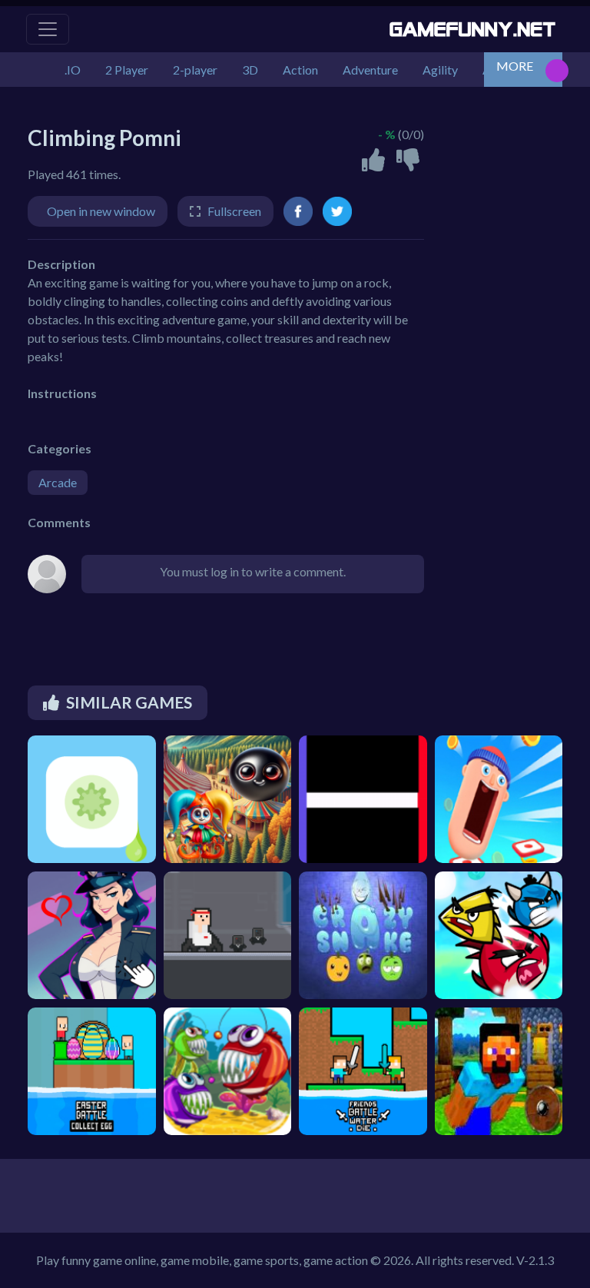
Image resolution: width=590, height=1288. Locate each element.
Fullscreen (234, 211)
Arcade (57, 482)
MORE (514, 65)
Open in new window (101, 211)
